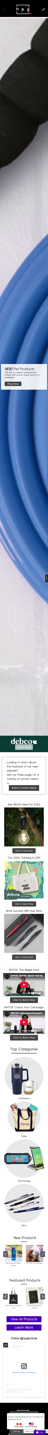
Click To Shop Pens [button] (24, 957)
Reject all (29, 1431)
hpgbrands (15, 1397)
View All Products (24, 1319)
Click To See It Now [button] (24, 904)
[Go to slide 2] (42, 1254)
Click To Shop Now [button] (24, 851)
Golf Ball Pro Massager (34, 1263)
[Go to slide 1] (5, 1254)
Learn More (24, 1327)
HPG (7, 1397)
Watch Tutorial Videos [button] (24, 787)
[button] (11, 384)
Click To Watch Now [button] (24, 1000)
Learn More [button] (24, 747)
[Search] (43, 9)
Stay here (18, 1426)
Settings (16, 1431)
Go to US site (31, 1426)
